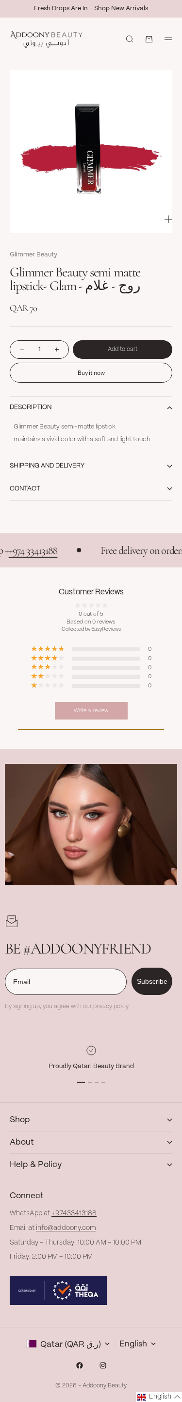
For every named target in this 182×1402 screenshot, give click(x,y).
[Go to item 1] (81, 1082)
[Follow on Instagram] (103, 1365)
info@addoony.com (66, 1228)
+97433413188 (74, 1213)
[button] (159, 1397)
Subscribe (152, 981)
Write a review (91, 710)
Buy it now (91, 372)
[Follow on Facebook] (79, 1365)
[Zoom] (168, 219)
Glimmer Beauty (33, 255)
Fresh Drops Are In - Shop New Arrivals (91, 8)
